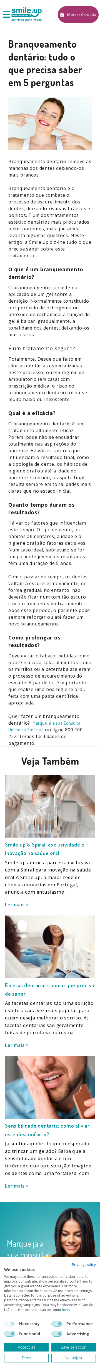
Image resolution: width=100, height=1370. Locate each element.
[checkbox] (9, 1324)
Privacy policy (84, 1264)
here (65, 1309)
